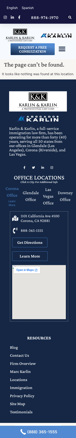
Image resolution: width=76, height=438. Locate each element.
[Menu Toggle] (62, 48)
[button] (70, 17)
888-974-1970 (44, 17)
